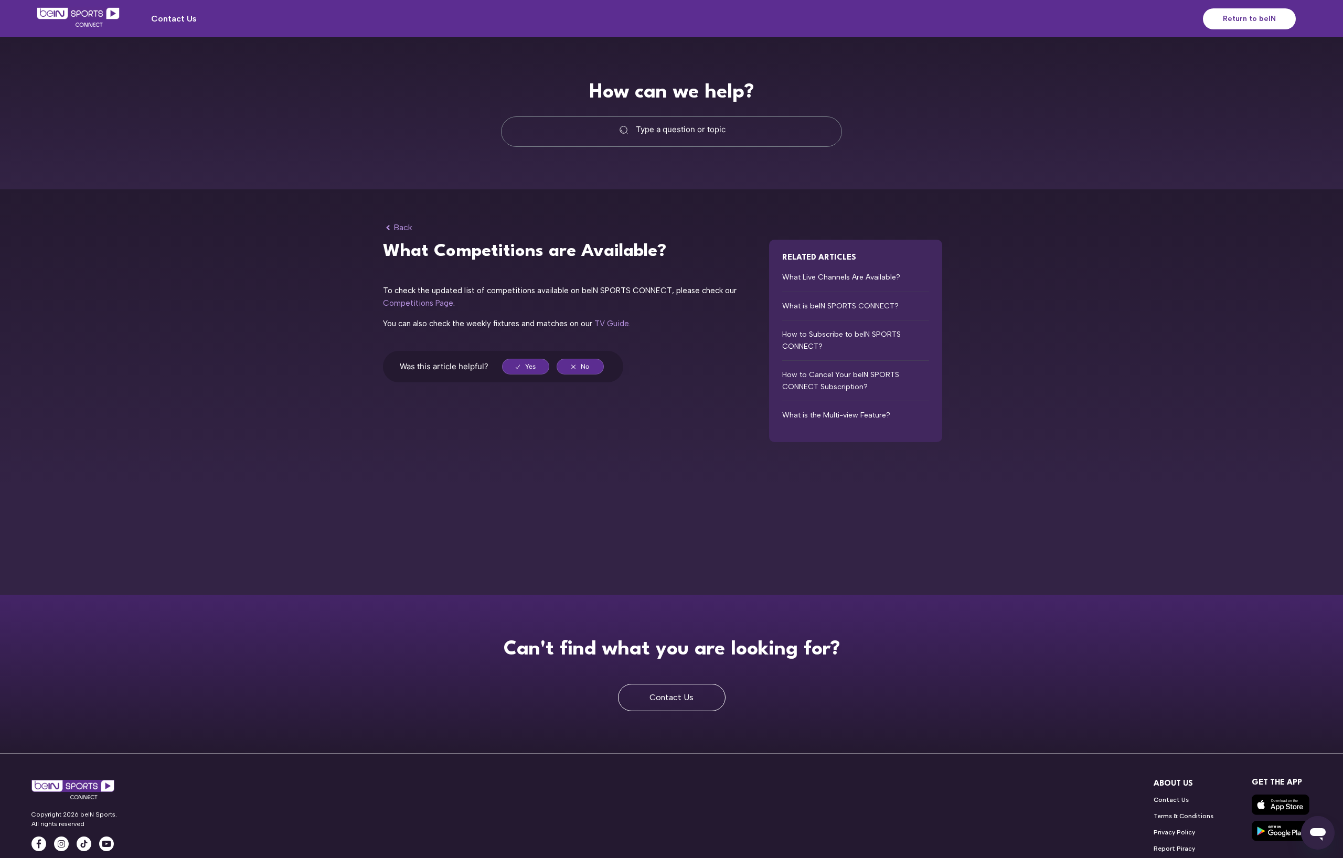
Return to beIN (1249, 18)
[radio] (525, 366)
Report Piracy (1174, 848)
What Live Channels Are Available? (841, 277)
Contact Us (174, 19)
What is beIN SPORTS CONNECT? (840, 306)
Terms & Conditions (1183, 816)
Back (402, 227)
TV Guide (611, 323)
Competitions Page (418, 303)
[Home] (78, 18)
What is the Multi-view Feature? (836, 415)
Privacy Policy (1174, 832)
